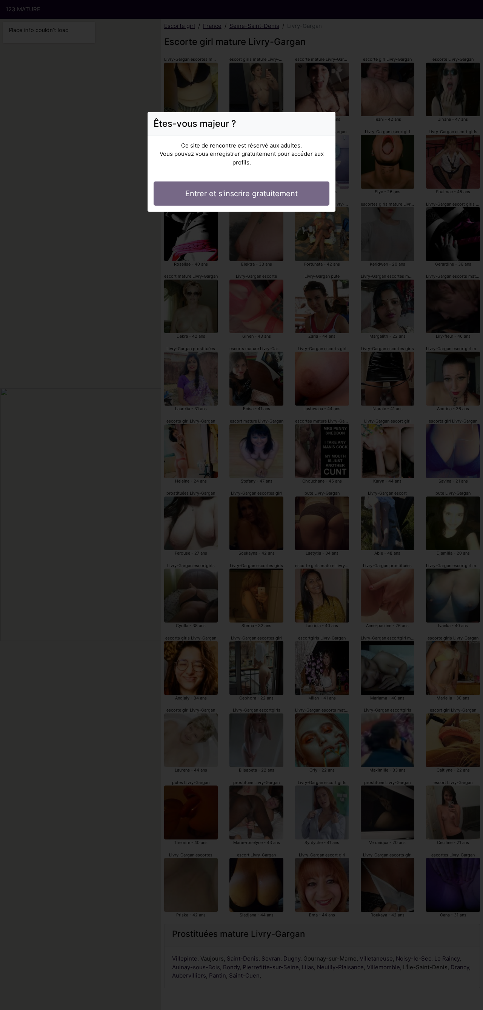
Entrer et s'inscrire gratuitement (241, 193)
